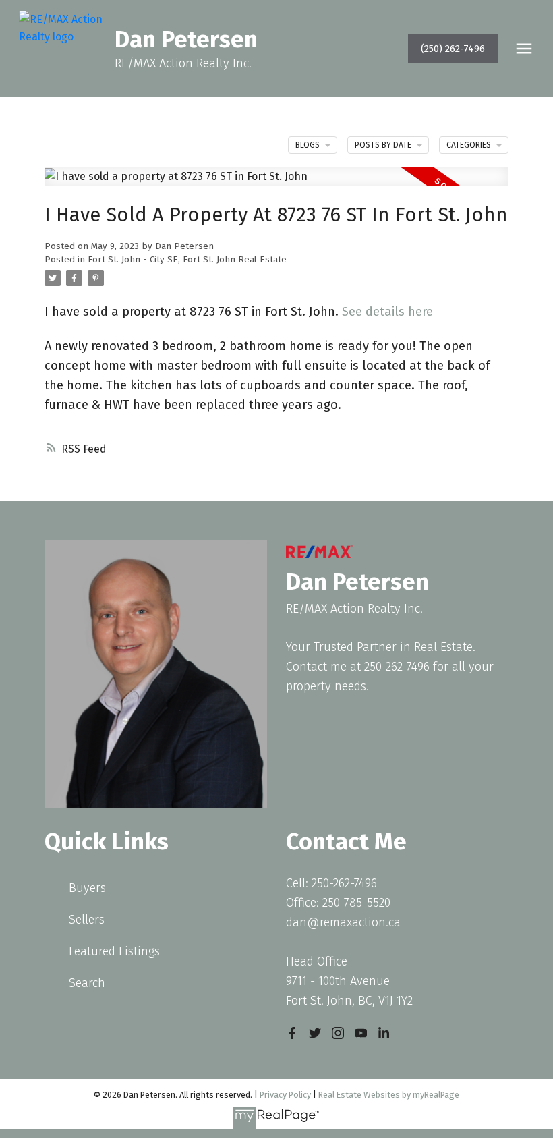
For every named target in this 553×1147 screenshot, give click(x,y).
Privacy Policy (285, 1095)
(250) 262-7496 (453, 49)
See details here (387, 311)
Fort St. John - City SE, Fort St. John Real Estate (187, 259)
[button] (453, 48)
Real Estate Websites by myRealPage (388, 1095)
